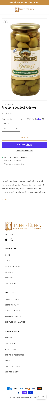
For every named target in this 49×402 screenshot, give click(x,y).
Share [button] (7, 200)
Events (8, 360)
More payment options (24, 151)
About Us (9, 338)
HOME (7, 255)
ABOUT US (9, 278)
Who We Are (10, 349)
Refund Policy (12, 305)
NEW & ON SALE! (12, 266)
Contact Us (10, 343)
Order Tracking (12, 366)
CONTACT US (10, 283)
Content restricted (14, 355)
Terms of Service (13, 316)
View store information (14, 164)
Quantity (5, 123)
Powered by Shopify (32, 397)
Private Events (12, 372)
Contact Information (15, 322)
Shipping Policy (12, 311)
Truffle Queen (20, 397)
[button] (5, 10)
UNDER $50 (9, 272)
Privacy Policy (12, 299)
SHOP (7, 261)
